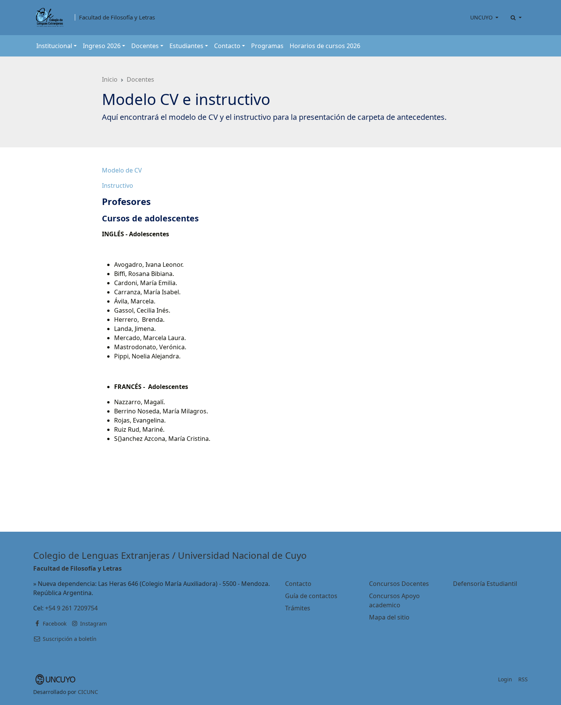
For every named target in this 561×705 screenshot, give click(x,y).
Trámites (297, 608)
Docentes (140, 79)
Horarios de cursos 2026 (325, 46)
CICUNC (88, 691)
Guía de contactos (311, 596)
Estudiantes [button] (186, 46)
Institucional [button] (54, 46)
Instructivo (117, 185)
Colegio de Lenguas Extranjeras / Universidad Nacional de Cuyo (170, 555)
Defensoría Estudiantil (485, 583)
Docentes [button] (145, 46)
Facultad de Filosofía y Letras (117, 17)
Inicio (110, 79)
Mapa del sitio (389, 617)
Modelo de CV (122, 170)
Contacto (298, 583)
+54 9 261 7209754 (71, 608)
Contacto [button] (227, 46)
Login (505, 679)
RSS (523, 679)
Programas (267, 46)
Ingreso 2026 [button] (102, 46)
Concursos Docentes (399, 583)
